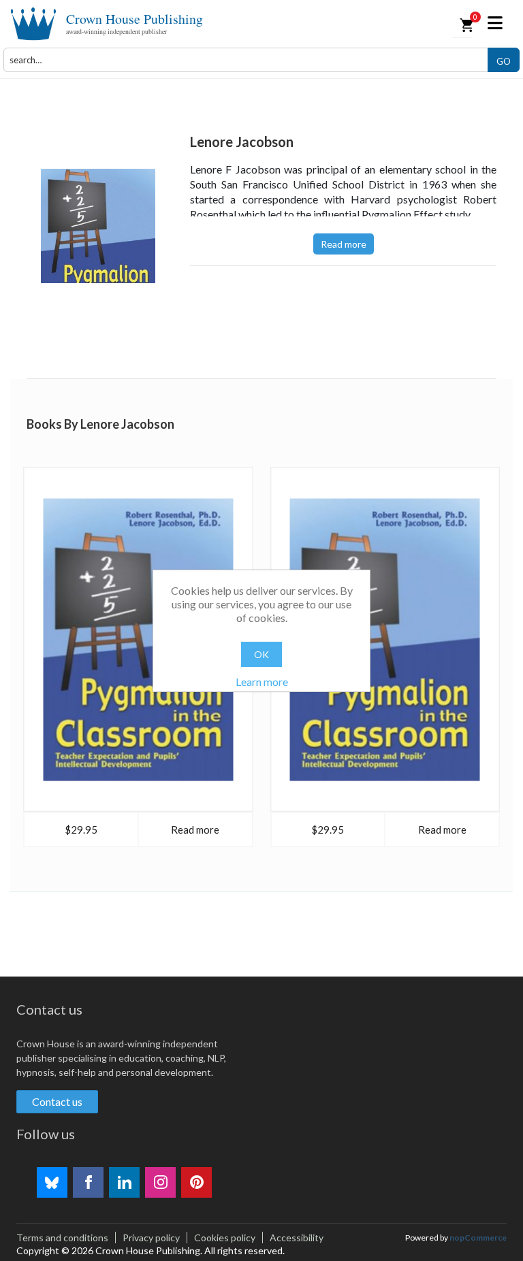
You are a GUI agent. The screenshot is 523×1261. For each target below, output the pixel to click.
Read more (343, 244)
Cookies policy (224, 1237)
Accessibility (296, 1237)
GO (503, 61)
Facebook (88, 1182)
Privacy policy (151, 1237)
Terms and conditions (62, 1237)
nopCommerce (478, 1237)
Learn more (262, 681)
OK (261, 654)
